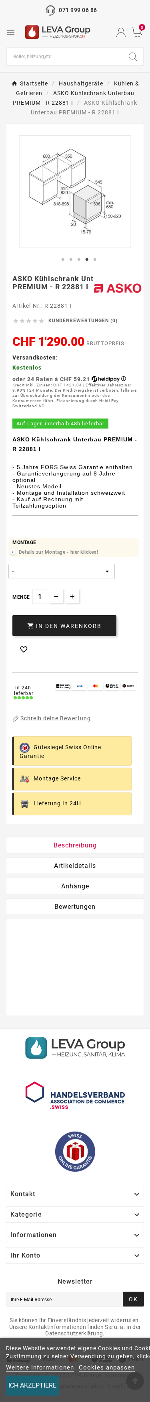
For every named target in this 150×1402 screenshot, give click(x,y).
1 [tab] (63, 260)
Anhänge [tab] (75, 886)
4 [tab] (87, 260)
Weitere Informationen (40, 1367)
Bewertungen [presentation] (75, 906)
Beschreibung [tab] (75, 845)
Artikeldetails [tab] (75, 866)
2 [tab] (71, 260)
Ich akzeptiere (32, 1385)
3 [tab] (79, 260)
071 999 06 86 (78, 10)
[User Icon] (121, 32)
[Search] (133, 56)
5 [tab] (95, 260)
